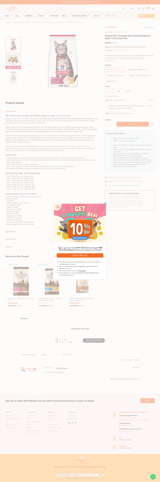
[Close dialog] (105, 204)
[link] (80, 223)
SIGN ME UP (80, 255)
